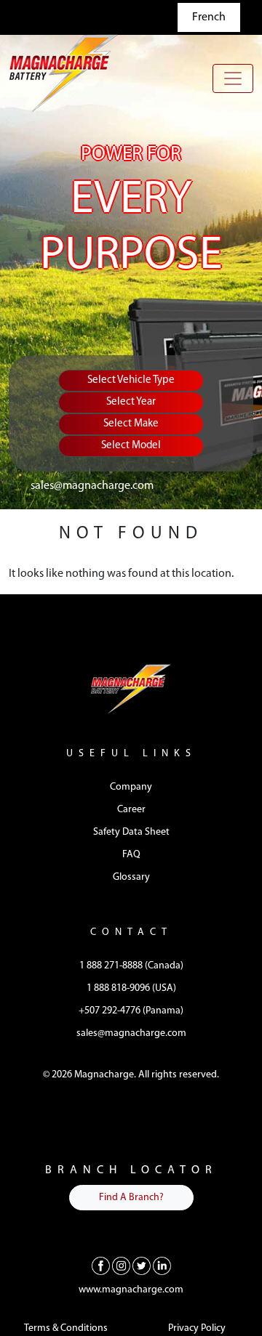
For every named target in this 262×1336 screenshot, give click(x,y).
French (209, 17)
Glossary (131, 877)
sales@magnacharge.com (92, 486)
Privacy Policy (197, 1328)
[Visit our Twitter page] (141, 1265)
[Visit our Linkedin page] (162, 1265)
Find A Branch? (131, 1197)
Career (131, 809)
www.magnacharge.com (131, 1289)
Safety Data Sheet (131, 832)
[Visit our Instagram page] (121, 1265)
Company (131, 787)
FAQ (131, 854)
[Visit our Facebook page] (101, 1265)
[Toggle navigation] (233, 78)
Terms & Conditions (66, 1328)
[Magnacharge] (63, 73)
